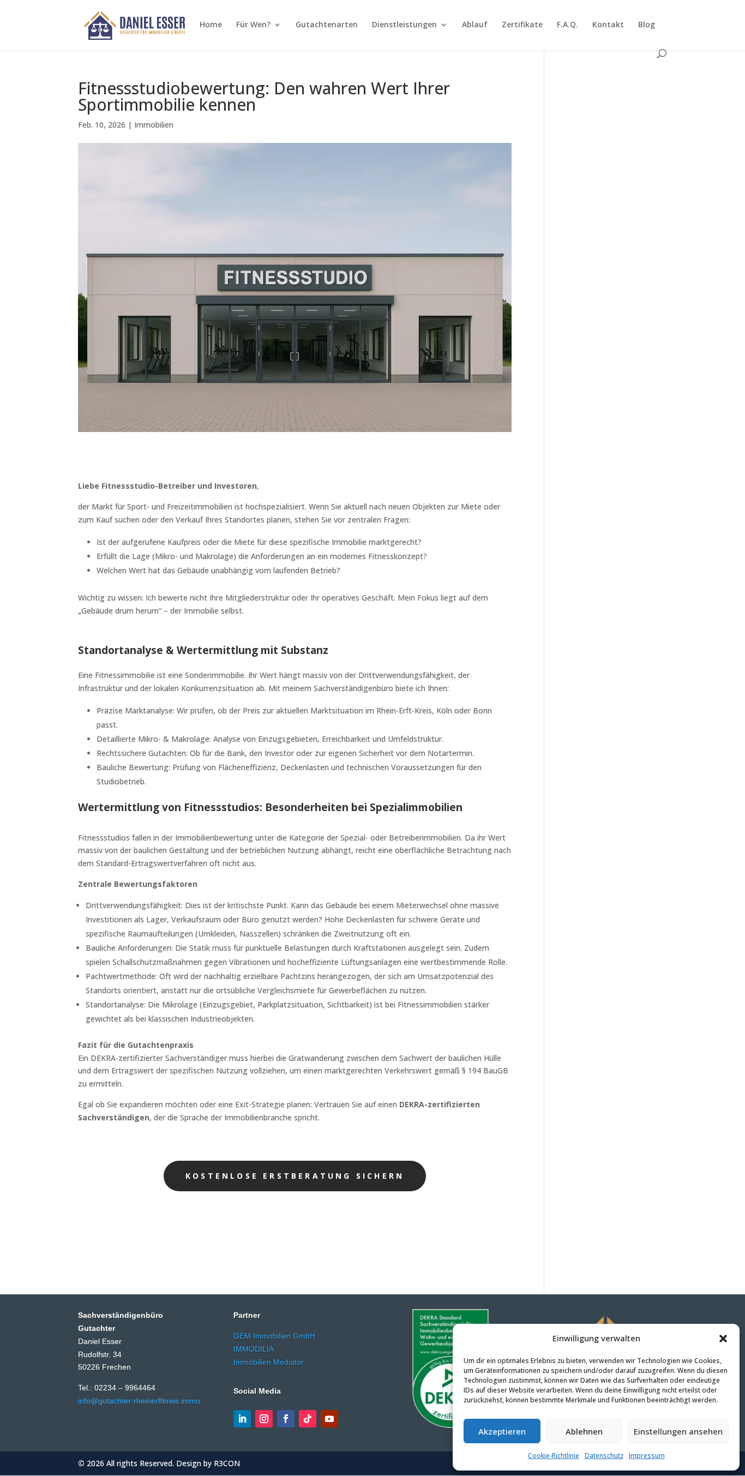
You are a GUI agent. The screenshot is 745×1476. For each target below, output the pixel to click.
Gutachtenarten (327, 25)
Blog (646, 25)
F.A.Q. (567, 25)
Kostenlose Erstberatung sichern (294, 1176)
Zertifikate (522, 25)
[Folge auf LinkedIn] (242, 1418)
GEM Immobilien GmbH (274, 1335)
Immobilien (153, 124)
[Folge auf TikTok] (307, 1418)
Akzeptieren (502, 1431)
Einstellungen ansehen (678, 1431)
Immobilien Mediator (268, 1362)
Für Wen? (253, 25)
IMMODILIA (253, 1349)
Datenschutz (604, 1455)
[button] (723, 1338)
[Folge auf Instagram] (264, 1418)
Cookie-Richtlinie (553, 1455)
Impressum (647, 1455)
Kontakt (608, 25)
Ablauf (475, 25)
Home (211, 25)
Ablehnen (584, 1431)
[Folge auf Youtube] (329, 1418)
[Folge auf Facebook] (286, 1418)
